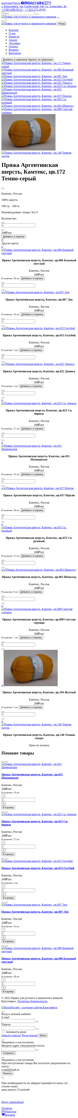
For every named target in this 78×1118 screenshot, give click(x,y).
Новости (14, 36)
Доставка (14, 43)
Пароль (6, 1024)
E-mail (5, 1017)
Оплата (13, 46)
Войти (43, 1035)
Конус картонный (12, 1102)
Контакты (15, 53)
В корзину (8, 807)
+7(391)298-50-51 (12, 9)
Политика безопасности (32, 1001)
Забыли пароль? (11, 1035)
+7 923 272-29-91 (35, 9)
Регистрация (30, 1035)
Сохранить (9, 1053)
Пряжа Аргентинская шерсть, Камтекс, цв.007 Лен (35, 911)
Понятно (7, 1073)
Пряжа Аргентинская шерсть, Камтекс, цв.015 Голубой (37, 868)
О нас (12, 33)
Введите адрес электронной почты (22, 1045)
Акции (13, 39)
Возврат (14, 49)
